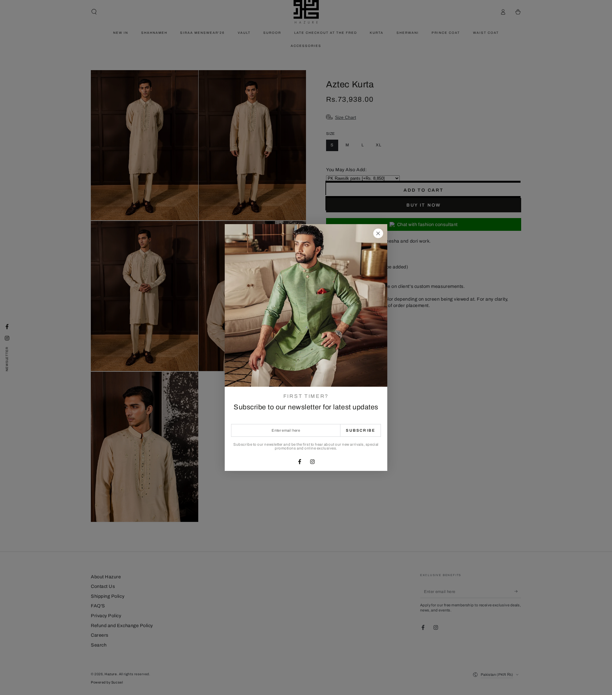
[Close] (378, 233)
